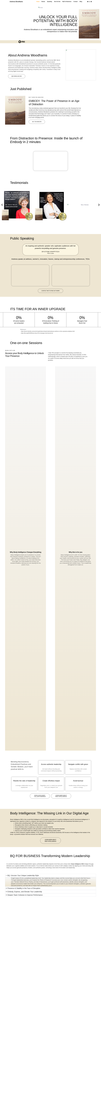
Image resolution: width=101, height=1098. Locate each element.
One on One (57, 1)
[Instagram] (89, 1)
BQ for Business (66, 1)
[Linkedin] (91, 1)
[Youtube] (87, 1)
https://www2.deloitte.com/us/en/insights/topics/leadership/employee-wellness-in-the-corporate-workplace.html (48, 331)
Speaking (49, 1)
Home (38, 1)
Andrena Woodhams (16, 1)
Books (43, 1)
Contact (75, 1)
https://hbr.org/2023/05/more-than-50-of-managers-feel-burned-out (37, 333)
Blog (81, 1)
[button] (2, 204)
